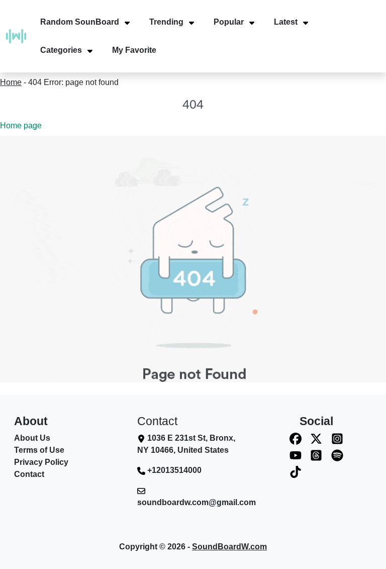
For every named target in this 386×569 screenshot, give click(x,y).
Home (11, 82)
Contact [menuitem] (29, 474)
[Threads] (316, 455)
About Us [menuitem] (32, 438)
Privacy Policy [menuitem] (41, 462)
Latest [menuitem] (286, 22)
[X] (316, 438)
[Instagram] (337, 438)
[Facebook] (295, 438)
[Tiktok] (295, 471)
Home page (21, 125)
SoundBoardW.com (229, 546)
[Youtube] (295, 455)
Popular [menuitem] (229, 22)
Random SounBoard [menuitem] (79, 22)
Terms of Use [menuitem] (39, 450)
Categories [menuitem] (61, 50)
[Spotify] (337, 455)
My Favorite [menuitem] (134, 50)
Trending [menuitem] (166, 22)
